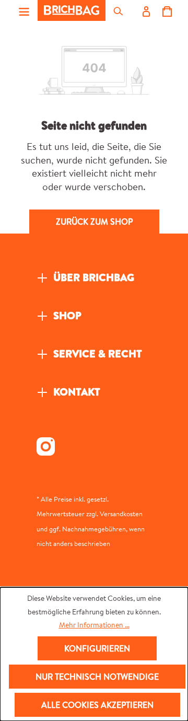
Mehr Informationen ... (94, 625)
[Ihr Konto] (146, 10)
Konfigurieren (97, 648)
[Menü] (24, 10)
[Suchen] (117, 10)
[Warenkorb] (167, 10)
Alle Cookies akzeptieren (97, 705)
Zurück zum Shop (94, 221)
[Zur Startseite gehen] (71, 10)
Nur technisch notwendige (97, 676)
